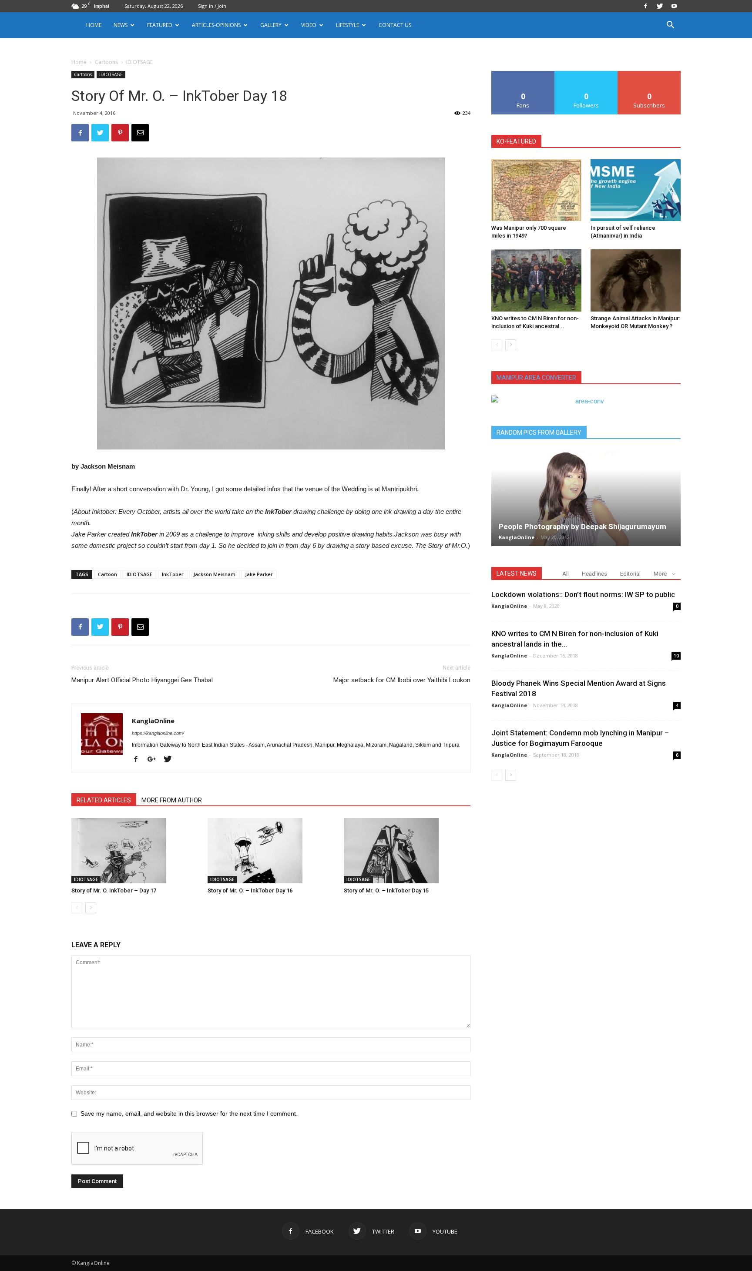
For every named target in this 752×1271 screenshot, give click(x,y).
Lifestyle (347, 25)
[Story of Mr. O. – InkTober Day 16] (271, 850)
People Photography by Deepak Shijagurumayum (582, 526)
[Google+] (155, 760)
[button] (670, 26)
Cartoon (107, 574)
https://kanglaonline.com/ (158, 733)
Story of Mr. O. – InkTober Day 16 (250, 890)
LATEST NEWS (517, 573)
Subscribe (649, 74)
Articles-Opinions (216, 25)
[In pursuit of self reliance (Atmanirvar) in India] (636, 190)
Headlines (594, 573)
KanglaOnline (153, 720)
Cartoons (106, 62)
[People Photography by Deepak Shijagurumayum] (586, 498)
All (565, 573)
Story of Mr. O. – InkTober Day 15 (386, 890)
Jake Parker (259, 574)
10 (676, 656)
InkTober (173, 574)
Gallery (271, 25)
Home (93, 25)
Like (523, 74)
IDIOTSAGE (111, 74)
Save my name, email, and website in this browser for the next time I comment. (189, 1113)
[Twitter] (659, 6)
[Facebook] (645, 6)
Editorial (630, 573)
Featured (159, 25)
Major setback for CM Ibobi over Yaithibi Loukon (401, 680)
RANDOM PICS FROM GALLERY (539, 432)
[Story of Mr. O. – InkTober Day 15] (407, 850)
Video (308, 25)
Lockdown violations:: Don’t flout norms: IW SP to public (583, 594)
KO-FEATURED (516, 141)
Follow (586, 74)
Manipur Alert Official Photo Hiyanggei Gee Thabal (142, 680)
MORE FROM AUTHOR (171, 800)
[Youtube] (674, 6)
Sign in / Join (212, 6)
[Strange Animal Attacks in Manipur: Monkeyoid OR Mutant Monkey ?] (636, 280)
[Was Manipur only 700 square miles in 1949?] (536, 190)
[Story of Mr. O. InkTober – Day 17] (134, 850)
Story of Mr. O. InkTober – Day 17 (113, 890)
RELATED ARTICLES (104, 800)
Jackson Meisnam (214, 574)
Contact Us (395, 25)
